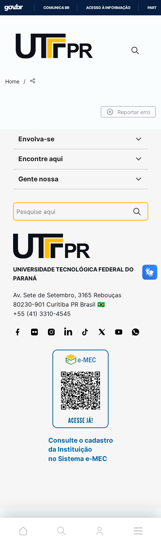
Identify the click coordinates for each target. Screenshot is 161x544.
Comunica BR (56, 8)
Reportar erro (134, 112)
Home (12, 81)
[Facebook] (17, 332)
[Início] (57, 48)
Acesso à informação (108, 8)
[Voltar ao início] (54, 248)
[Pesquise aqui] (137, 211)
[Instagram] (51, 332)
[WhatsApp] (135, 332)
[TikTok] (84, 332)
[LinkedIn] (68, 332)
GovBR (13, 7)
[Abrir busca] (135, 50)
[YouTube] (118, 332)
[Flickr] (34, 332)
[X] (101, 332)
